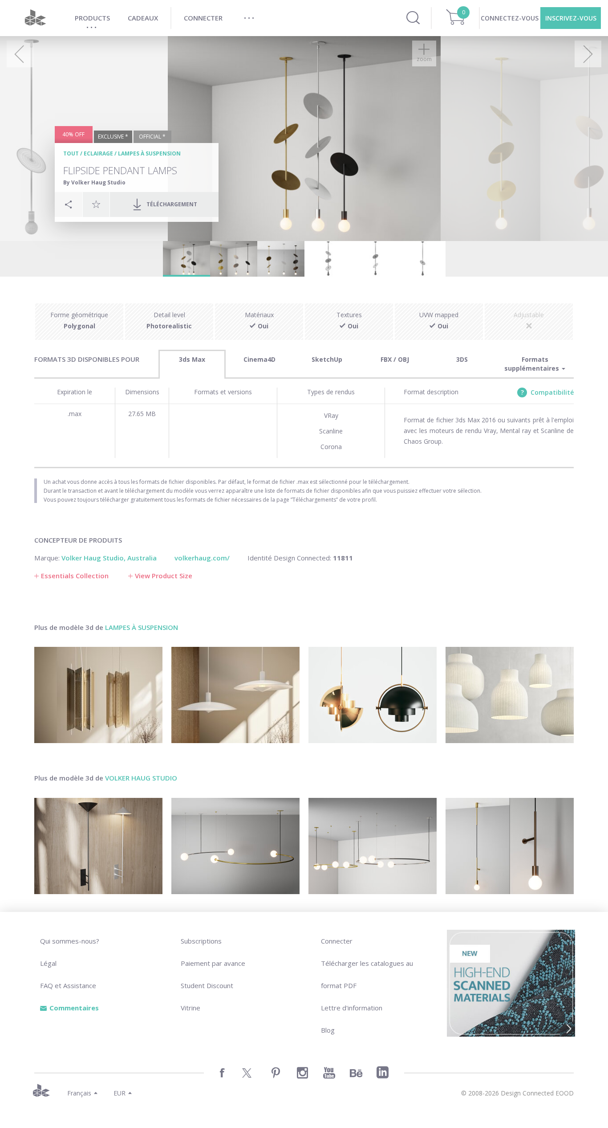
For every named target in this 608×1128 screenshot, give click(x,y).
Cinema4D (259, 359)
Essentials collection (75, 575)
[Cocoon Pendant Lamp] (510, 695)
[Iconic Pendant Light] (372, 695)
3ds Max (192, 359)
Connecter (337, 940)
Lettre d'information (351, 1007)
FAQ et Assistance (68, 985)
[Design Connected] (35, 18)
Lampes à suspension (149, 153)
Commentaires (74, 1007)
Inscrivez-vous (570, 18)
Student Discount (207, 985)
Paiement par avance (213, 963)
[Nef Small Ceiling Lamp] (98, 695)
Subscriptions (201, 940)
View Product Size (163, 575)
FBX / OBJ (395, 359)
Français (79, 1093)
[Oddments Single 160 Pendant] (235, 846)
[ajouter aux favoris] (96, 204)
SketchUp (327, 359)
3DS (462, 359)
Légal (48, 963)
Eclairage (98, 153)
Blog (328, 1030)
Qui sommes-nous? (69, 940)
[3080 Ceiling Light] (235, 695)
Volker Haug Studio (141, 777)
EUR (119, 1093)
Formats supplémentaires (532, 363)
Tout (71, 153)
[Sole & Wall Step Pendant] (510, 846)
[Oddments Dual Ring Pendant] (372, 846)
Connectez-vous (510, 18)
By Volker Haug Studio (94, 182)
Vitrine (190, 1007)
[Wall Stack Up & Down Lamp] (98, 846)
